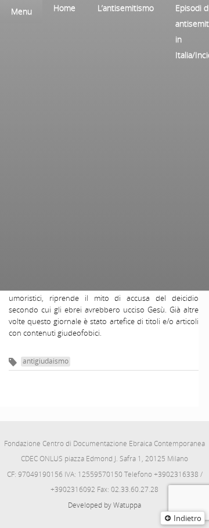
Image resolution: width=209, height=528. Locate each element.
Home (64, 7)
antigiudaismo (46, 361)
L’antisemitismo (126, 7)
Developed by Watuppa (104, 505)
